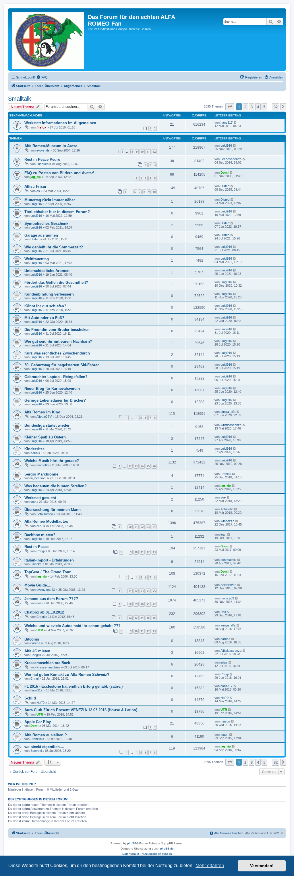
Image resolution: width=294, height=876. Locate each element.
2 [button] (245, 106)
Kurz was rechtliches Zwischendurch (57, 353)
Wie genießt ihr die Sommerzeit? (53, 247)
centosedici (228, 559)
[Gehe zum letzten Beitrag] (235, 122)
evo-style (42, 150)
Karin (34, 453)
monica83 (227, 598)
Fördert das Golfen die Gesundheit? (56, 282)
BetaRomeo (44, 514)
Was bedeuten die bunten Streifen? (55, 486)
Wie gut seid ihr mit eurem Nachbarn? (58, 341)
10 (142, 152)
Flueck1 (36, 564)
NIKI (39, 526)
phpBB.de (167, 848)
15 (148, 618)
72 (130, 466)
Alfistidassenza (230, 425)
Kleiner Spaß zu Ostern (45, 437)
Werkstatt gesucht (40, 498)
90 (130, 527)
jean (223, 534)
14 (142, 618)
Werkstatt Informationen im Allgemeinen (60, 123)
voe (33, 501)
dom (39, 603)
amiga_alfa (227, 411)
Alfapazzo (227, 521)
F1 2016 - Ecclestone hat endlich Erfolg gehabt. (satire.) (73, 686)
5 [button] (264, 106)
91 (136, 527)
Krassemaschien (48, 667)
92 (142, 527)
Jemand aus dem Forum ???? (51, 599)
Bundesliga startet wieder (46, 425)
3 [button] (252, 106)
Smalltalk (19, 98)
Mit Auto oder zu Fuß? (44, 318)
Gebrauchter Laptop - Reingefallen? (56, 377)
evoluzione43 (45, 589)
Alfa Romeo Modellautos (46, 521)
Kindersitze (34, 449)
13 (154, 552)
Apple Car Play (37, 722)
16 (154, 618)
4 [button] (258, 106)
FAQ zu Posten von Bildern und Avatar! (59, 173)
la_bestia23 (38, 478)
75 (148, 466)
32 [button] (276, 106)
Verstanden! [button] (262, 865)
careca (35, 643)
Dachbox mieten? (39, 535)
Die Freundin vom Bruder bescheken (57, 329)
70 (142, 604)
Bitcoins (31, 639)
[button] (229, 106)
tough (224, 734)
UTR (39, 630)
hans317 (226, 122)
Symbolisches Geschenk (46, 223)
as (38, 191)
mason (225, 721)
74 (142, 466)
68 (130, 604)
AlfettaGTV (44, 416)
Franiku (225, 474)
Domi (224, 172)
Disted (224, 186)
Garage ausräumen (41, 235)
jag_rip (35, 177)
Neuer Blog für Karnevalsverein (52, 388)
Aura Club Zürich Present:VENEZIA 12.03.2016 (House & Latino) (80, 710)
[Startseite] (48, 39)
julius (223, 662)
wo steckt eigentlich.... (44, 747)
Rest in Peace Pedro (42, 159)
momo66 (42, 465)
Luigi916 (226, 145)
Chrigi (40, 551)
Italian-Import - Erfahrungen (49, 560)
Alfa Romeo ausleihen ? (45, 735)
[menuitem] (42, 77)
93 (148, 527)
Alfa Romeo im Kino (42, 412)
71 (130, 591)
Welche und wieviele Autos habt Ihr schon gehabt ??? (72, 626)
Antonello (226, 509)
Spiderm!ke (228, 584)
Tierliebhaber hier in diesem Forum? (57, 212)
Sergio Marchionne (41, 474)
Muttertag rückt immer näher (49, 200)
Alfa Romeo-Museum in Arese (50, 146)
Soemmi (36, 750)
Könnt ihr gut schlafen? (45, 306)
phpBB (131, 843)
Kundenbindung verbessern (49, 294)
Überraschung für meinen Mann (52, 509)
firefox (41, 127)
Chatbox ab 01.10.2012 (44, 612)
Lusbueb (42, 164)
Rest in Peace (36, 547)
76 (154, 466)
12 (154, 152)
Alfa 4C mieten (37, 651)
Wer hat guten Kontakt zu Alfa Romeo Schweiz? (66, 674)
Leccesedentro (230, 159)
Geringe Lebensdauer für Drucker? (55, 400)
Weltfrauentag (36, 259)
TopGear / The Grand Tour (47, 572)
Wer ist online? (22, 784)
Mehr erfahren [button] (210, 865)
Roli (223, 612)
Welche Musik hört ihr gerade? (51, 461)
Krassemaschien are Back (47, 663)
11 (148, 152)
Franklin (36, 739)
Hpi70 (40, 702)
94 (154, 527)
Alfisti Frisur (35, 186)
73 (136, 466)
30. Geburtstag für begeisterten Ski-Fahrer (61, 365)
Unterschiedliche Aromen (46, 271)
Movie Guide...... (39, 585)
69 (136, 604)
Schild (30, 698)
